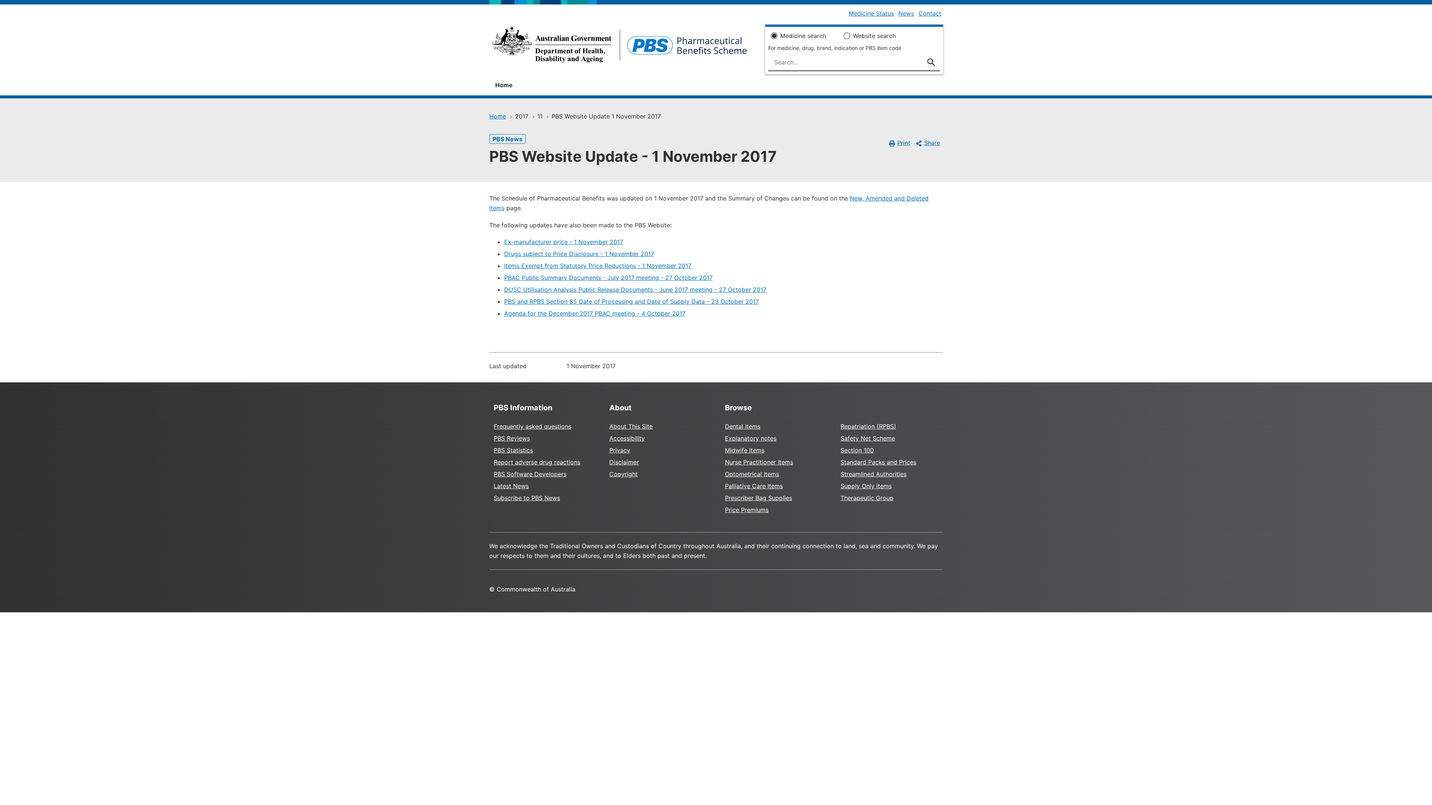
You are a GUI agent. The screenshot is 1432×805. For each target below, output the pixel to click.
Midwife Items (744, 450)
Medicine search (803, 36)
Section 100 (857, 450)
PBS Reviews (512, 438)
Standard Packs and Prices (878, 462)
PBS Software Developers (530, 474)
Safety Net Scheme (868, 438)
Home (504, 85)
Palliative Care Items (754, 486)
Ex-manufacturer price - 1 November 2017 (563, 242)
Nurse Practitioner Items (759, 462)
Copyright (623, 474)
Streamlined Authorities (874, 474)
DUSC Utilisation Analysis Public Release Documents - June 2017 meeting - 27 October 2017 (635, 289)
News (906, 13)
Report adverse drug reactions (537, 462)
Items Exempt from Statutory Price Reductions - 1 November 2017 (597, 265)
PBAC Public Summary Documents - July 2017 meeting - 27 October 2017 (608, 277)
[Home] (619, 47)
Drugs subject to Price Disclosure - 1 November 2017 (579, 254)
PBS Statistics (513, 450)
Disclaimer (624, 462)
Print (903, 142)
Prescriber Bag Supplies (758, 498)
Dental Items (742, 426)
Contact (929, 13)
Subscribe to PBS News (527, 498)
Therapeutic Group (867, 498)
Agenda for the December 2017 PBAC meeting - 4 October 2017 (594, 313)
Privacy (619, 450)
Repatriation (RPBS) (868, 426)
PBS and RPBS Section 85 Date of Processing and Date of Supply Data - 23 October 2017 (631, 301)
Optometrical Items (752, 474)
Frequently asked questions (532, 426)
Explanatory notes (750, 438)
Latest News (511, 486)
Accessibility (627, 438)
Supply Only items (866, 486)
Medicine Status (871, 13)
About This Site (631, 426)
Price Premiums (747, 510)
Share (932, 142)
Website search (874, 36)
